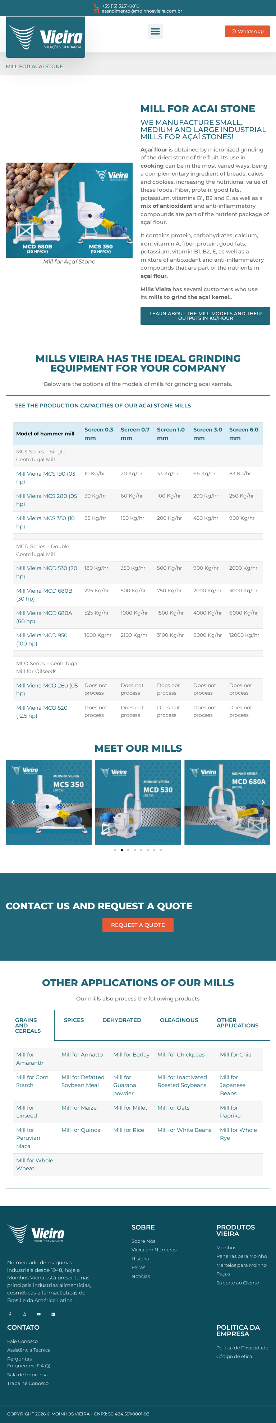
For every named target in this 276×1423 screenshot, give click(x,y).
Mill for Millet (130, 1107)
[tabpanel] (138, 575)
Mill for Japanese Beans (232, 1085)
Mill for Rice (128, 1129)
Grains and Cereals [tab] (28, 1025)
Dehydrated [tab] (121, 1020)
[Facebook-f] (10, 1314)
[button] (155, 31)
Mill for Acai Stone (34, 66)
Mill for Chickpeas (180, 1054)
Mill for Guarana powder (124, 1085)
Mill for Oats (173, 1107)
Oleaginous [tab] (179, 1020)
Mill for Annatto (82, 1054)
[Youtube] (39, 1314)
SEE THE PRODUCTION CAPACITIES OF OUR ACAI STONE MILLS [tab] (103, 405)
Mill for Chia (236, 1054)
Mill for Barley (131, 1054)
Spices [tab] (74, 1020)
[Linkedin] (53, 1314)
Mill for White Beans (184, 1129)
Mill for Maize (79, 1107)
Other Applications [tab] (237, 1023)
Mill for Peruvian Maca (28, 1137)
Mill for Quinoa (81, 1129)
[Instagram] (24, 1314)
